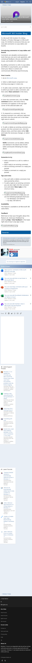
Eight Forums (4, 618)
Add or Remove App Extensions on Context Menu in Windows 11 (9, 505)
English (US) (5, 604)
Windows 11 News (12, 273)
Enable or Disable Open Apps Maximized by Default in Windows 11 (9, 520)
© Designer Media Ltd (6, 657)
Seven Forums (4, 615)
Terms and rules (4, 631)
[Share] (30, 27)
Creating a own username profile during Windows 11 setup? (9, 396)
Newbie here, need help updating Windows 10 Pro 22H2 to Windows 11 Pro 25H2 (9, 432)
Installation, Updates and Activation (8, 389)
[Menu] (2, 1)
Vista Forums (4, 612)
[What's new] (27, 1)
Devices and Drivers (8, 416)
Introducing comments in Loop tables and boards (16, 238)
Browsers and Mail (8, 426)
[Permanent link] (6, 52)
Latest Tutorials (7, 469)
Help (2, 637)
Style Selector (5, 598)
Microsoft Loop (12, 78)
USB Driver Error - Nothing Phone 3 (8, 409)
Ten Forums (3, 621)
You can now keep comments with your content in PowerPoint (16, 287)
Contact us (3, 628)
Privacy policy (4, 634)
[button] (16, 601)
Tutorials (6, 484)
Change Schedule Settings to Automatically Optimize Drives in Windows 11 (9, 476)
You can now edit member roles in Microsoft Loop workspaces (15, 304)
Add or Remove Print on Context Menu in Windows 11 (8, 534)
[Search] (30, 1)
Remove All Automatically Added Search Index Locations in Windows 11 (9, 491)
